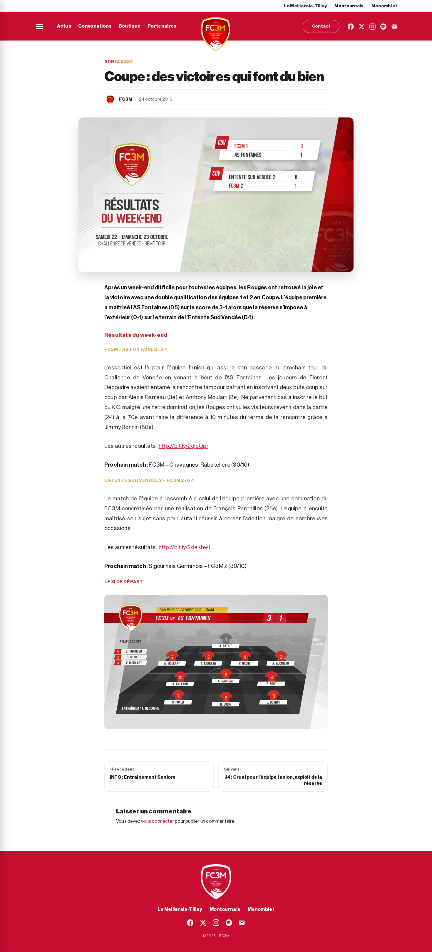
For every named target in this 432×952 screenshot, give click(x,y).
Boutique (129, 26)
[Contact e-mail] (394, 26)
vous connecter (157, 821)
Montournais (349, 6)
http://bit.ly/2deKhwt (184, 547)
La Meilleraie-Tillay (305, 6)
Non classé (118, 62)
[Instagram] (372, 26)
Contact (321, 26)
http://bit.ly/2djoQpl (183, 446)
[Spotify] (383, 26)
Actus (64, 26)
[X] (362, 26)
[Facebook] (351, 26)
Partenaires (162, 26)
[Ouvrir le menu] (40, 26)
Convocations (95, 26)
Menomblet (384, 6)
